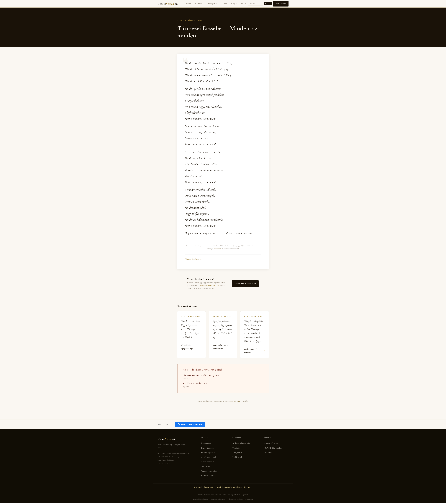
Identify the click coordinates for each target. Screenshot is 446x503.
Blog (234, 4)
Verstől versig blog (209, 471)
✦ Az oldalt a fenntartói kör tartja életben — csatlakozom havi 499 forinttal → (223, 487)
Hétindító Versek (208, 475)
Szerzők (224, 3)
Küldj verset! (237, 452)
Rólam (243, 3)
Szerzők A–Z (206, 466)
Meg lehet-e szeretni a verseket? (196, 383)
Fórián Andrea (238, 457)
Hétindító (199, 3)
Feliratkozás (281, 3)
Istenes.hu (167, 3)
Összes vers (206, 443)
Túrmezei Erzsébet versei (193, 259)
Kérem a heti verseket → (245, 283)
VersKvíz (235, 448)
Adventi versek (207, 462)
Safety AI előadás (271, 443)
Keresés (268, 4)
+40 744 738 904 (163, 463)
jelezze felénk (217, 249)
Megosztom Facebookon (191, 424)
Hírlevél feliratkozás (241, 443)
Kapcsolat (268, 452)
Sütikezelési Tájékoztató (218, 499)
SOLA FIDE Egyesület (273, 448)
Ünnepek (212, 4)
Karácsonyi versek (208, 452)
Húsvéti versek (207, 448)
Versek (188, 3)
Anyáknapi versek (208, 457)
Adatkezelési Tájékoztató (200, 499)
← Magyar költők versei (189, 20)
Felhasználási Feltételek (235, 499)
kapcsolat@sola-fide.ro (165, 460)
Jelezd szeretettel (234, 401)
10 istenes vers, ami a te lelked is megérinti (201, 375)
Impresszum (249, 499)
